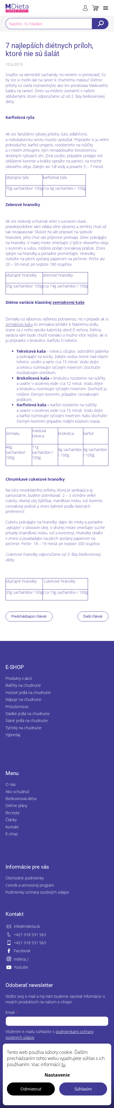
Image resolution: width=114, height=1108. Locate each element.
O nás (11, 784)
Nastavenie (57, 1075)
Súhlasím (83, 1089)
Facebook (22, 950)
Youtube (21, 967)
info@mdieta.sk (27, 926)
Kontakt (12, 826)
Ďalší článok (93, 616)
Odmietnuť (30, 1089)
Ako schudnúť (17, 791)
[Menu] (105, 8)
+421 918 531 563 (30, 934)
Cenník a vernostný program (30, 885)
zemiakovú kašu (19, 324)
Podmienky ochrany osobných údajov (37, 892)
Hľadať (100, 23)
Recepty (12, 812)
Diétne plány (16, 805)
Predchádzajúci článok (29, 616)
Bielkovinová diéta (21, 798)
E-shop (12, 833)
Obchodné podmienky (25, 878)
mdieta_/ (21, 959)
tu (63, 1064)
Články (11, 819)
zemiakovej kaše (68, 302)
